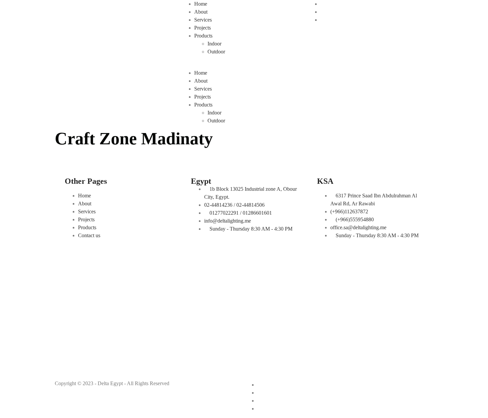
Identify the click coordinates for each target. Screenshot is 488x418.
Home (200, 4)
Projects (202, 28)
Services (203, 20)
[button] (244, 65)
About (200, 12)
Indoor (214, 43)
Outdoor (216, 51)
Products (203, 35)
